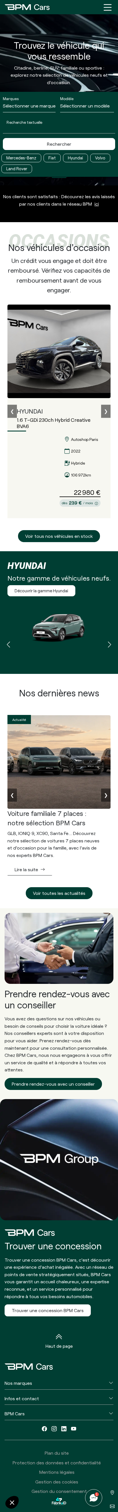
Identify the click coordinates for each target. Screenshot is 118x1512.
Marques (11, 98)
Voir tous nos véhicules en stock (59, 536)
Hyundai (75, 157)
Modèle (67, 98)
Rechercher (59, 144)
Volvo (100, 157)
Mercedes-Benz (21, 157)
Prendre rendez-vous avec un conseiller (53, 1084)
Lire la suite (26, 869)
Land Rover (16, 168)
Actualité (19, 719)
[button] (109, 645)
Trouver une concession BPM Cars (48, 1310)
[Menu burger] (107, 7)
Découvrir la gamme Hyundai (41, 590)
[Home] (27, 7)
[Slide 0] (59, 177)
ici (97, 203)
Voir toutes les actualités (59, 893)
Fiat (52, 157)
